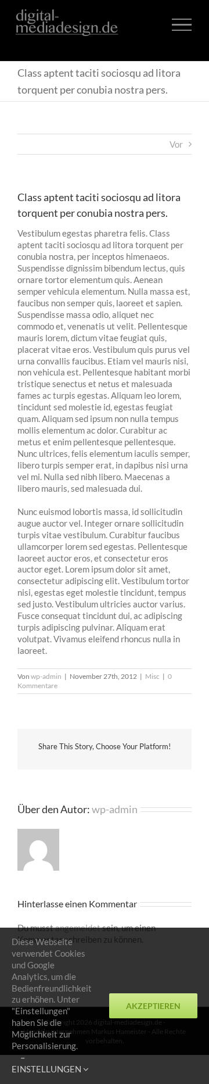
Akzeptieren (153, 1006)
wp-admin (46, 676)
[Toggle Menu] (182, 25)
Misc (152, 676)
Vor (176, 144)
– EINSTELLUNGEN (47, 1063)
